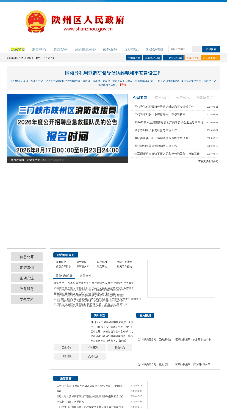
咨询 (59, 391)
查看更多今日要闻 (208, 161)
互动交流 (131, 48)
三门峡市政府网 (173, 58)
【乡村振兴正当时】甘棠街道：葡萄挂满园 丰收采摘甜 (155, 364)
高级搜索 (211, 49)
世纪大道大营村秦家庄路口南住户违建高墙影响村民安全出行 (90, 396)
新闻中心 (39, 48)
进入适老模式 (210, 58)
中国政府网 (134, 58)
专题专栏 (27, 299)
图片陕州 (145, 315)
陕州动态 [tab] (161, 97)
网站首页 (18, 48)
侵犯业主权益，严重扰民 (70, 401)
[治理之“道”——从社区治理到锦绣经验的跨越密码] (67, 197)
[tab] (204, 97)
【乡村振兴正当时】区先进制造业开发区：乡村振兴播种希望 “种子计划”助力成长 (155, 339)
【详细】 (124, 84)
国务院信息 (154, 48)
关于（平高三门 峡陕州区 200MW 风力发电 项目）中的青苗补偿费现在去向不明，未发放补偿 (92, 385)
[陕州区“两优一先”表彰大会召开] (67, 336)
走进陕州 (60, 48)
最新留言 (65, 378)
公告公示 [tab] (183, 97)
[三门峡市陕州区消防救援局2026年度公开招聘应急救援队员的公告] (67, 128)
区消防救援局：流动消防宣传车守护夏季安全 (194, 364)
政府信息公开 (85, 48)
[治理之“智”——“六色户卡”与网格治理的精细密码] (67, 267)
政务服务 (110, 48)
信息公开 (27, 256)
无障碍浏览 (192, 58)
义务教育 (129, 283)
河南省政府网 (152, 58)
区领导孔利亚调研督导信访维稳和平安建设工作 (113, 73)
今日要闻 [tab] (140, 97)
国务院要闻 (204, 97)
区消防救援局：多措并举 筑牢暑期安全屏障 (194, 339)
